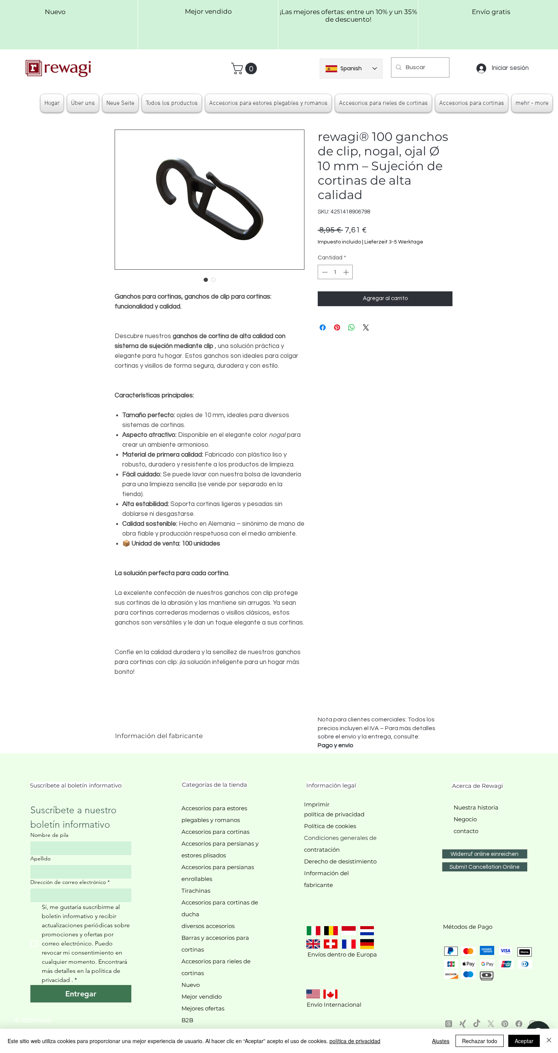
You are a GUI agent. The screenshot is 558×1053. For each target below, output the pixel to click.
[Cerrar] (548, 1041)
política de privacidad (354, 1041)
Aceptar (524, 1041)
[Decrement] (324, 272)
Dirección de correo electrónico (70, 882)
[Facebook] (518, 1023)
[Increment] (347, 272)
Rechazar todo (479, 1041)
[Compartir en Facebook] (322, 327)
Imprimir (316, 804)
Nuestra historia (476, 807)
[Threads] (448, 1023)
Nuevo (190, 984)
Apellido (40, 858)
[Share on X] (365, 327)
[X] (490, 1023)
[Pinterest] (504, 1023)
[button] (245, 68)
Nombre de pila (49, 835)
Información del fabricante (159, 736)
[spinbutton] (335, 272)
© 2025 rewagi (33, 1020)
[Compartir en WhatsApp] (351, 327)
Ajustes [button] (440, 1041)
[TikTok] (476, 1023)
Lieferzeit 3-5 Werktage (393, 242)
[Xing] (462, 1023)
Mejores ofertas (202, 1008)
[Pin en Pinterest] (337, 327)
